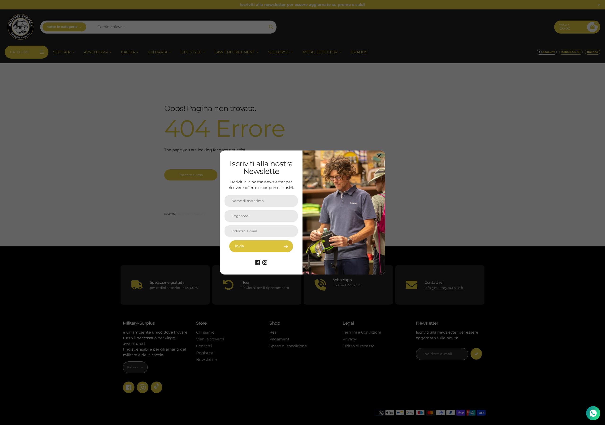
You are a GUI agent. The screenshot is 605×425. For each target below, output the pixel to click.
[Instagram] (264, 262)
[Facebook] (257, 262)
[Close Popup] (379, 156)
